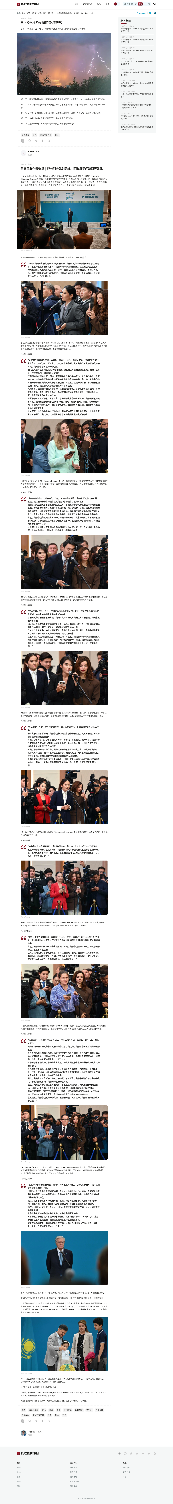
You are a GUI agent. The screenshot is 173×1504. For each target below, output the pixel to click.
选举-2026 (26, 13)
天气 (34, 135)
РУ (132, 4)
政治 (64, 1415)
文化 (44, 1410)
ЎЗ (149, 4)
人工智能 (99, 1410)
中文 (140, 4)
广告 (125, 1477)
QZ (128, 4)
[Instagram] (22, 141)
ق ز (145, 4)
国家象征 (73, 1477)
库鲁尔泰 (79, 1410)
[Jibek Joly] (142, 13)
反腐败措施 (74, 1481)
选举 (51, 1410)
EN (136, 4)
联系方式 (126, 1472)
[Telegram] (36, 141)
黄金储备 (25, 135)
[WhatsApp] (29, 141)
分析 (107, 4)
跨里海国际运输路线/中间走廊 (68, 13)
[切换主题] (116, 4)
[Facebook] (42, 141)
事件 (45, 13)
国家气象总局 (45, 135)
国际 (19, 1486)
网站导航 (126, 1467)
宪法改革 (68, 1410)
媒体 (58, 1410)
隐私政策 (73, 1472)
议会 (49, 1415)
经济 (19, 1481)
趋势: (19, 13)
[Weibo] (137, 1453)
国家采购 (73, 1486)
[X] (49, 141)
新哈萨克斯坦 (38, 1415)
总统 (23, 1410)
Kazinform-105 (87, 13)
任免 (40, 13)
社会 (57, 135)
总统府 (34, 13)
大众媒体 (25, 1415)
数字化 (89, 1410)
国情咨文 (51, 13)
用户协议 (73, 1467)
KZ (124, 4)
